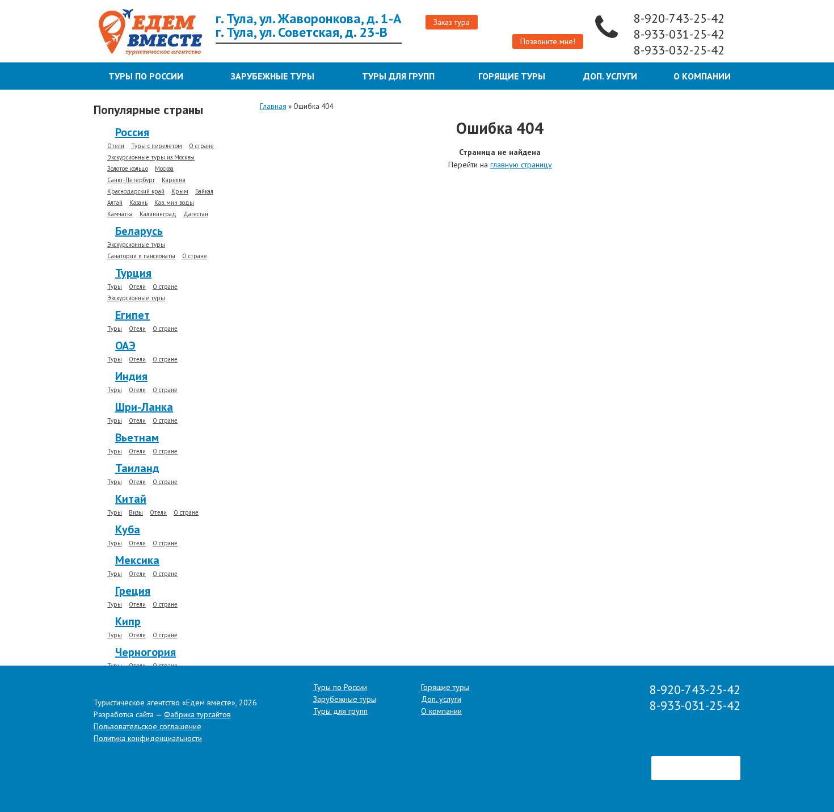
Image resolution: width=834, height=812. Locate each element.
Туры (114, 287)
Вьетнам (137, 437)
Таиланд (137, 468)
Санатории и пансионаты (141, 256)
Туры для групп (398, 76)
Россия (132, 132)
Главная (273, 106)
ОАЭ (125, 345)
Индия (131, 376)
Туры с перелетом (156, 146)
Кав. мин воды (174, 203)
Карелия (174, 180)
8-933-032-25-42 (681, 50)
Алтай (115, 203)
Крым (179, 191)
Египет (132, 315)
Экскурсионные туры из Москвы (151, 157)
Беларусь (139, 231)
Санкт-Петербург (131, 180)
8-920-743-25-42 (681, 18)
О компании (702, 76)
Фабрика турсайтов (197, 714)
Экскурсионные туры (136, 245)
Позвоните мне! (547, 41)
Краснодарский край (136, 191)
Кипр (128, 621)
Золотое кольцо (127, 169)
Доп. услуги (610, 76)
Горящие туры (511, 76)
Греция (132, 590)
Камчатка (120, 214)
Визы (136, 513)
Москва (164, 169)
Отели (115, 146)
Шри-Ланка (144, 407)
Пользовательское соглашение (147, 726)
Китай (130, 498)
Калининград (158, 214)
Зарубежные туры (272, 76)
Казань (138, 203)
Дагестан (195, 214)
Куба (127, 529)
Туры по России (145, 76)
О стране (201, 146)
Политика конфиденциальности (148, 738)
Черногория (145, 652)
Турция (133, 273)
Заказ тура (451, 22)
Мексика (137, 560)
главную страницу (521, 164)
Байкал (204, 191)
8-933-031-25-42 (681, 34)
